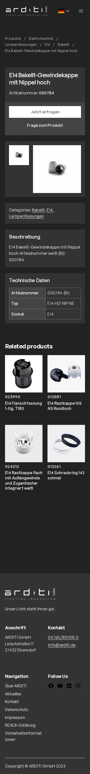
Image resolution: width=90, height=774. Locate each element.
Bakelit (63, 44)
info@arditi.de (62, 645)
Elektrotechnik (41, 38)
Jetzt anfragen (45, 111)
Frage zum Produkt (45, 125)
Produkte (13, 38)
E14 (47, 44)
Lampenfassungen (21, 44)
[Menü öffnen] (81, 11)
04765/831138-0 (63, 637)
